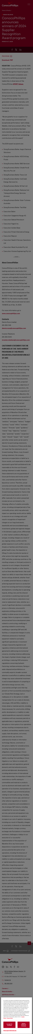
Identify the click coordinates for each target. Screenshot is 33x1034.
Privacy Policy (10, 1018)
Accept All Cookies (9, 1024)
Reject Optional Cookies (23, 1025)
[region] (16, 1015)
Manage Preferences (9, 1030)
